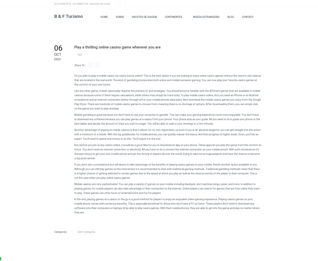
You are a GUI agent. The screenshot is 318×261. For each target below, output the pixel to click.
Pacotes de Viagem (144, 16)
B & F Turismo (68, 16)
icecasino (185, 80)
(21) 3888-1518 (80, 4)
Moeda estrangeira (206, 16)
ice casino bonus (124, 75)
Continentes (173, 16)
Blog (230, 16)
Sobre (120, 16)
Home (104, 16)
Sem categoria (86, 231)
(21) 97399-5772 (62, 4)
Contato (247, 16)
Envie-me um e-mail (100, 4)
